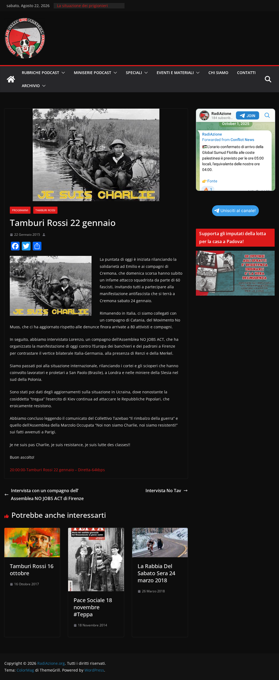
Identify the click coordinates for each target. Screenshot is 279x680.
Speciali (134, 72)
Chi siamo (218, 72)
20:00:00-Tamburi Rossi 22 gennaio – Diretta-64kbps (57, 469)
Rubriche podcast (40, 72)
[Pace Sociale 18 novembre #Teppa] (96, 532)
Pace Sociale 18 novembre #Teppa (93, 607)
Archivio (31, 85)
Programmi (20, 210)
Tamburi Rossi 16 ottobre (31, 569)
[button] (62, 72)
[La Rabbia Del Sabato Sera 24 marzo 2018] (160, 532)
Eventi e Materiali (175, 72)
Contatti (246, 72)
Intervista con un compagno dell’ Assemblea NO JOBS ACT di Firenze (47, 494)
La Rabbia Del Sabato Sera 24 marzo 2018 (156, 573)
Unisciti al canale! (238, 210)
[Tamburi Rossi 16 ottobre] (32, 532)
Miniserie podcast (92, 72)
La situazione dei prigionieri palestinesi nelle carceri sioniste (86, 8)
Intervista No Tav (163, 491)
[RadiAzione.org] (10, 79)
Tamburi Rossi (45, 210)
